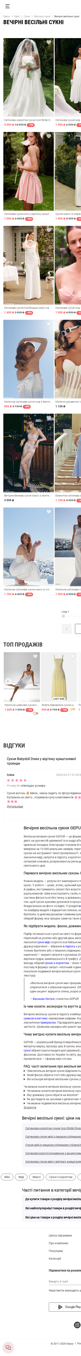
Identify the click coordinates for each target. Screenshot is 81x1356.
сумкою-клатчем (35, 1018)
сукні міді (43, 942)
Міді (21, 1177)
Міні (7, 1177)
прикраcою (48, 1022)
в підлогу (69, 946)
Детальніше (15, 806)
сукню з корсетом (56, 963)
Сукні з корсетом (60, 1177)
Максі (36, 1177)
